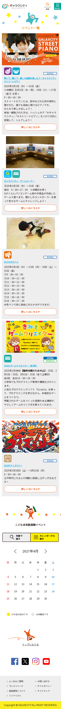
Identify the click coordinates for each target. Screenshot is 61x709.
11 (8, 584)
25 (8, 598)
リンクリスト (15, 695)
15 (38, 584)
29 (38, 598)
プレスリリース (16, 685)
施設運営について (17, 690)
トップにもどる (30, 644)
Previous (15, 551)
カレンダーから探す (47, 537)
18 (8, 591)
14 (30, 584)
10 (53, 577)
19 (15, 591)
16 (45, 584)
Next (46, 551)
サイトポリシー (44, 685)
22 (38, 591)
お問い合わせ (43, 681)
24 (53, 591)
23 (45, 591)
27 (23, 598)
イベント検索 (47, 8)
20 (23, 591)
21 (30, 591)
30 (45, 598)
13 (23, 584)
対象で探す (19, 537)
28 (30, 598)
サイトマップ (43, 690)
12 (15, 584)
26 (15, 598)
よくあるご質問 (16, 681)
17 (53, 584)
